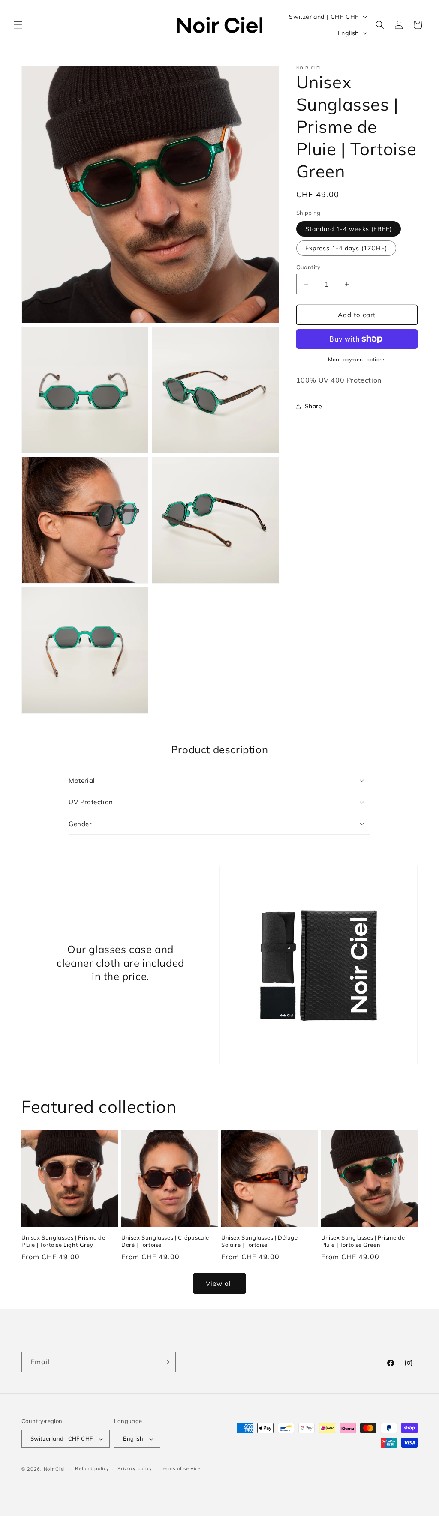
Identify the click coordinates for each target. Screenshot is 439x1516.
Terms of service (181, 1468)
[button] (18, 24)
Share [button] (313, 406)
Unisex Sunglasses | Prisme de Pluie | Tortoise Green (363, 1241)
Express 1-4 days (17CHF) (346, 248)
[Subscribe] (165, 1362)
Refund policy (92, 1468)
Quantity (308, 267)
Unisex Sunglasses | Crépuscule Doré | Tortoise (165, 1241)
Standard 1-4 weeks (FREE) (348, 229)
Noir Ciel (54, 1469)
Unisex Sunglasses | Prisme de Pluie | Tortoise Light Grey (63, 1241)
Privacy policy (134, 1468)
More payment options (356, 359)
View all (219, 1283)
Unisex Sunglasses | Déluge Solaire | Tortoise (259, 1241)
